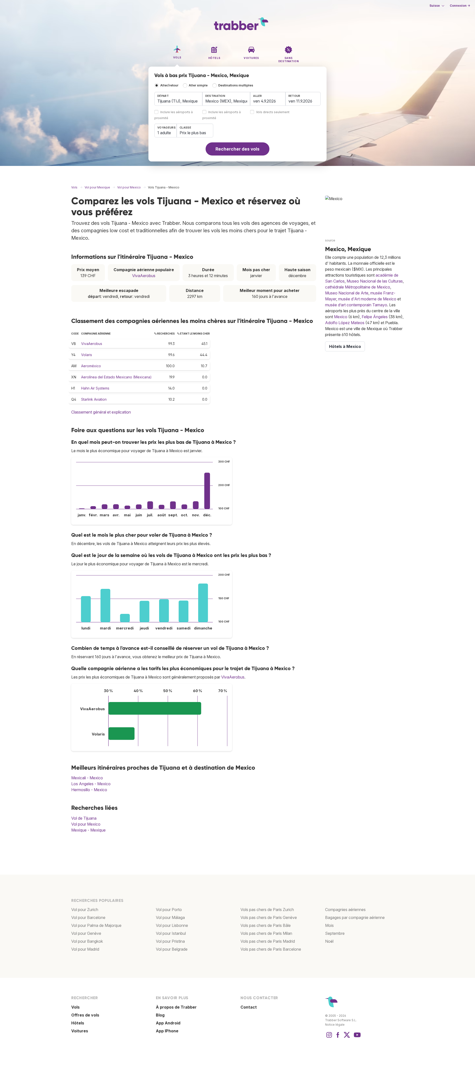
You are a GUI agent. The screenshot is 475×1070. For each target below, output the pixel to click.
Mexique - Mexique (88, 830)
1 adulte (164, 132)
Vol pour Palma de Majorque (96, 925)
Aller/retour (169, 85)
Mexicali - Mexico (87, 777)
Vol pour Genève (86, 933)
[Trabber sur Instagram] (329, 1037)
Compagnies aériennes (345, 909)
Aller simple (198, 85)
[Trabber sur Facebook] (338, 1037)
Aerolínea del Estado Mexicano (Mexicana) (116, 377)
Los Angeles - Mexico (91, 783)
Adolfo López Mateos (344, 322)
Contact (248, 1007)
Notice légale (335, 1024)
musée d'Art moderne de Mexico (367, 298)
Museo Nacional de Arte (346, 292)
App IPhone (167, 1030)
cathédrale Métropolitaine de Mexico (357, 287)
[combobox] (178, 99)
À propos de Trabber (176, 1007)
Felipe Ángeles (375, 316)
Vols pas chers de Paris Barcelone (270, 949)
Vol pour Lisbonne (172, 925)
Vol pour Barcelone (88, 917)
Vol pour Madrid (85, 949)
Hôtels (77, 1022)
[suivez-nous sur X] (347, 1037)
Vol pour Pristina (170, 941)
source (330, 240)
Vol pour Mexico (85, 824)
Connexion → (460, 5)
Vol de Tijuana (83, 818)
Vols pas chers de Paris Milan (266, 933)
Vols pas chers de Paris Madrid (267, 941)
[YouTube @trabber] (356, 1037)
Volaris (86, 355)
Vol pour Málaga (170, 917)
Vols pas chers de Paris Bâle (265, 925)
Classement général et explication (101, 412)
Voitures (79, 1030)
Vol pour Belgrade (172, 949)
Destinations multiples (235, 85)
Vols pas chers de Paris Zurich (267, 909)
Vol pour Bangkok (87, 941)
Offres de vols (85, 1015)
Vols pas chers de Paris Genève (268, 917)
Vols (75, 1007)
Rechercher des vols (237, 149)
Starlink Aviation (94, 399)
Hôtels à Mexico (345, 346)
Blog (160, 1015)
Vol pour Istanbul (171, 933)
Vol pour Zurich (84, 909)
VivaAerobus (143, 275)
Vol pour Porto (169, 909)
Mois (329, 925)
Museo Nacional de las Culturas (375, 281)
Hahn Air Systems (95, 388)
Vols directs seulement (272, 112)
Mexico (340, 316)
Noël (329, 941)
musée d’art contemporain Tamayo (356, 304)
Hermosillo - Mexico (89, 789)
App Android (168, 1022)
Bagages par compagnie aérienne (355, 917)
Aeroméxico (91, 366)
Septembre (335, 933)
